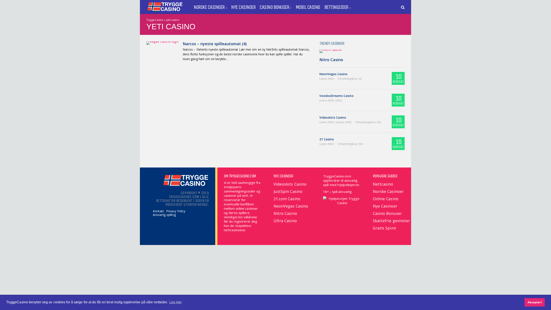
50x (361, 144)
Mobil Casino (308, 7)
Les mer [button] (175, 302)
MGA (331, 79)
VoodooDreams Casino (336, 96)
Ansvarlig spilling (164, 214)
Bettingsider (336, 7)
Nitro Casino (331, 59)
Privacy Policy (175, 211)
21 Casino (326, 139)
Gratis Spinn (384, 228)
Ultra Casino (285, 220)
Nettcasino (383, 184)
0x (360, 79)
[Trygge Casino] (164, 11)
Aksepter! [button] (535, 302)
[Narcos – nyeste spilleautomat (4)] (162, 43)
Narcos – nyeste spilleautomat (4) (215, 43)
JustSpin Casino (288, 191)
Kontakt (158, 211)
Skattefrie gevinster (391, 220)
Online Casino (385, 198)
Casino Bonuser (274, 7)
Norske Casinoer (209, 7)
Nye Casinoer (243, 7)
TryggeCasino (154, 20)
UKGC (338, 100)
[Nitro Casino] (362, 51)
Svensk (339, 122)
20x (379, 122)
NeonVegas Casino (333, 74)
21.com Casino (287, 198)
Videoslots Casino (332, 117)
